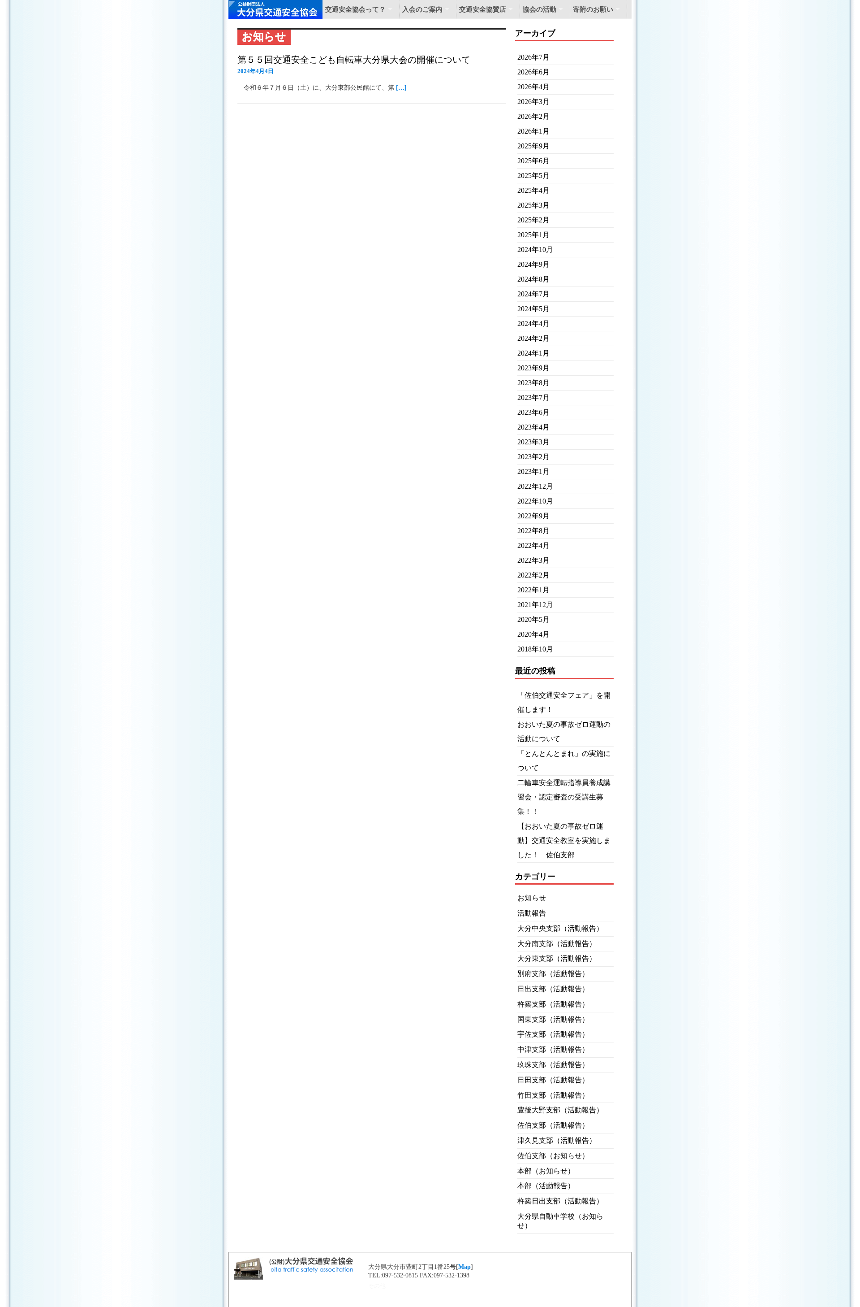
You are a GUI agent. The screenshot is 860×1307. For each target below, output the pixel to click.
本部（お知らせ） (546, 1171)
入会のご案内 (422, 9)
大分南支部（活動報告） (556, 943)
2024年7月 (533, 294)
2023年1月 (533, 471)
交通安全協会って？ (355, 9)
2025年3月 (533, 205)
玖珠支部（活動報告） (553, 1064)
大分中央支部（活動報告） (560, 928)
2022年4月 (533, 545)
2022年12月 (535, 486)
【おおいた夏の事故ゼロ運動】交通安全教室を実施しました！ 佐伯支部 (564, 840)
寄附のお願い (593, 9)
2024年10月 (535, 249)
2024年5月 (533, 309)
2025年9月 (533, 146)
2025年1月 (533, 235)
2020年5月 (533, 619)
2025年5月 (533, 175)
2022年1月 (533, 590)
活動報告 (531, 913)
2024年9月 (533, 264)
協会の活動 (539, 9)
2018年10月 (535, 649)
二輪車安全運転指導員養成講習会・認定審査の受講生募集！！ (564, 797)
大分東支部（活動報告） (556, 958)
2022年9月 (533, 516)
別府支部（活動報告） (553, 973)
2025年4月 (533, 190)
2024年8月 (533, 279)
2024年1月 (533, 353)
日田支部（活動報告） (553, 1080)
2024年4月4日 (255, 71)
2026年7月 (533, 57)
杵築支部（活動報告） (553, 1004)
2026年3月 (533, 101)
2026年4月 (533, 87)
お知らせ (531, 898)
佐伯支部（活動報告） (553, 1125)
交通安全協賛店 (482, 9)
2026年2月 (533, 116)
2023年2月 (533, 456)
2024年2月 (533, 338)
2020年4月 (533, 634)
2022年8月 (533, 530)
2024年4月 (533, 323)
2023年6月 (533, 412)
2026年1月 (533, 131)
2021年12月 (535, 604)
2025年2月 (533, 220)
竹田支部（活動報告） (553, 1095)
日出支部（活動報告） (553, 989)
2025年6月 (533, 161)
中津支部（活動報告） (553, 1049)
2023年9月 (533, 368)
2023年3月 (533, 442)
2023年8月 (533, 382)
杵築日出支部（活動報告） (560, 1201)
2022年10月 (535, 501)
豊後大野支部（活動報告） (560, 1110)
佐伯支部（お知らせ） (553, 1155)
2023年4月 (533, 427)
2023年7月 (533, 397)
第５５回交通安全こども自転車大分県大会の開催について (353, 60)
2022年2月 (533, 575)
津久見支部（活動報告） (556, 1140)
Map (464, 1267)
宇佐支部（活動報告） (553, 1034)
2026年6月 (533, 72)
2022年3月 (533, 560)
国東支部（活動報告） (553, 1019)
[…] (401, 87)
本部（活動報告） (546, 1186)
